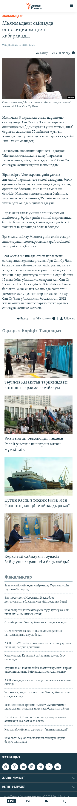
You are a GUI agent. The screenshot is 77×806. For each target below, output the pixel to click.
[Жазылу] (57, 766)
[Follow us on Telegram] (40, 766)
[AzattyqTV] (46, 801)
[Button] (42, 53)
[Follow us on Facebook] (5, 766)
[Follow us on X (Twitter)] (14, 766)
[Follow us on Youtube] (23, 766)
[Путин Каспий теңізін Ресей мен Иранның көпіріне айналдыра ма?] (38, 476)
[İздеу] (64, 801)
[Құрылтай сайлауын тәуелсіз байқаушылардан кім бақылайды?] (38, 532)
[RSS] (49, 766)
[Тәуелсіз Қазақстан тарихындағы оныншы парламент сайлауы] (38, 358)
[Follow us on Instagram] (31, 766)
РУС (28, 801)
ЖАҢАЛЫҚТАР (12, 16)
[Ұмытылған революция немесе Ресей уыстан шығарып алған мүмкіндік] (38, 415)
